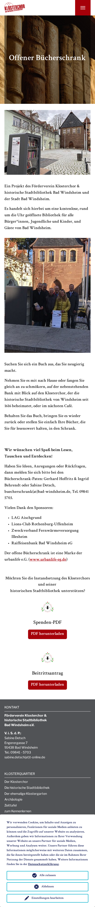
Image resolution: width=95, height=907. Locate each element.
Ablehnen (47, 886)
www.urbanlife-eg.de (48, 560)
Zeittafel (10, 805)
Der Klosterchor (16, 782)
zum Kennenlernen (17, 811)
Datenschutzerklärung (43, 864)
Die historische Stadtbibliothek (26, 788)
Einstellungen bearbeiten (48, 898)
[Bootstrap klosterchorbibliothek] (14, 5)
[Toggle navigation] (83, 7)
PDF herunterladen (47, 634)
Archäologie (13, 799)
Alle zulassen (47, 875)
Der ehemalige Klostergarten (25, 794)
